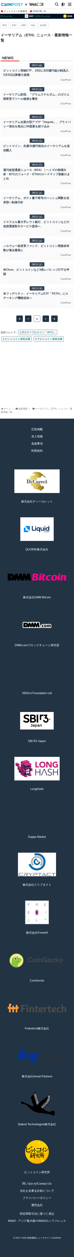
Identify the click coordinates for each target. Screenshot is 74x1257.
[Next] (46, 319)
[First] (19, 319)
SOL (33, 25)
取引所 (51, 1255)
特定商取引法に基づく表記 (37, 1213)
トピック (37, 1255)
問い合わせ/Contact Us (37, 1183)
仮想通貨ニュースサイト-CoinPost (44, 1238)
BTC (5, 25)
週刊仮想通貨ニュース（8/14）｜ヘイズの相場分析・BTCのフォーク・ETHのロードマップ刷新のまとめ (36, 174)
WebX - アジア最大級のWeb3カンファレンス (37, 1220)
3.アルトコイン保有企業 (48, 338)
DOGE (43, 25)
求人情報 (37, 436)
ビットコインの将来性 (15, 11)
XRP (23, 25)
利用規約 (37, 450)
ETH (14, 25)
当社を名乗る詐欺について (37, 1190)
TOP (9, 1255)
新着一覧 (23, 1255)
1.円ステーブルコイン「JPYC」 (38, 332)
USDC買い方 (39, 11)
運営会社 (37, 1205)
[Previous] (28, 319)
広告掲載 (37, 429)
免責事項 (37, 443)
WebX (65, 1255)
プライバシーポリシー (37, 1197)
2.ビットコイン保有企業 (16, 338)
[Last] (54, 319)
